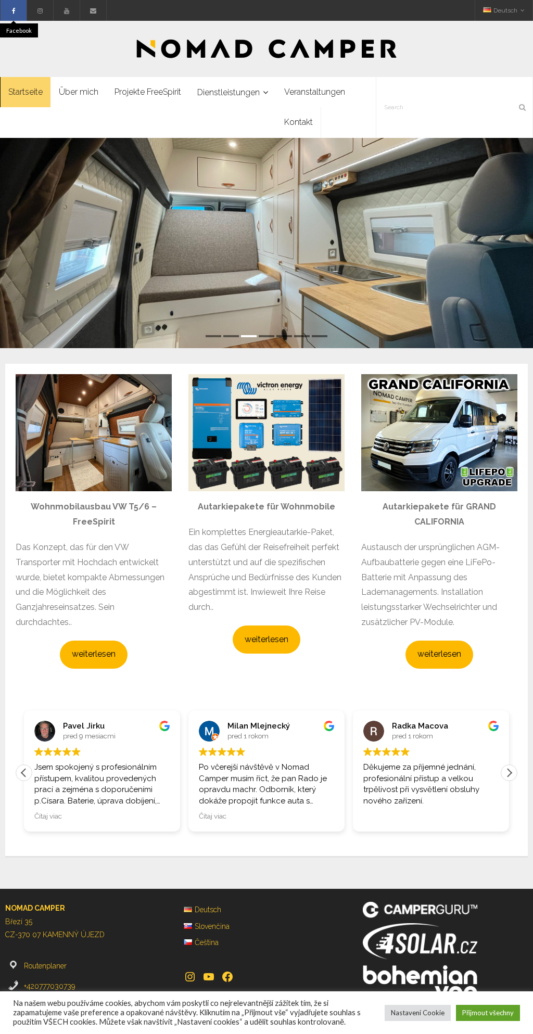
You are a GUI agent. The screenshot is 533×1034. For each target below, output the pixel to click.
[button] (509, 773)
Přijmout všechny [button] (488, 1013)
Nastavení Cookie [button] (418, 1013)
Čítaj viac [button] (48, 816)
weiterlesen (94, 654)
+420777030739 (49, 986)
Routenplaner (45, 966)
